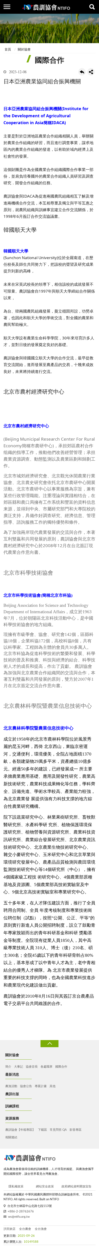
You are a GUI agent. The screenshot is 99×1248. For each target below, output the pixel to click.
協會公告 (26, 1086)
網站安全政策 (45, 1186)
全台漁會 (41, 1229)
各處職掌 (46, 1066)
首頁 (8, 49)
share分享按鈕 (91, 72)
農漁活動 (11, 1086)
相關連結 (11, 1137)
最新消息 (12, 1074)
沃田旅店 (9, 1229)
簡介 (8, 1066)
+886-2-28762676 (21, 1211)
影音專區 (76, 1129)
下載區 (42, 1129)
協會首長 (32, 1066)
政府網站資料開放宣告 (76, 1186)
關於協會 (24, 49)
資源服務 (12, 1118)
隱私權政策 (16, 1186)
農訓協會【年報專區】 (20, 1129)
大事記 (18, 1066)
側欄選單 (7, 7)
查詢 (92, 7)
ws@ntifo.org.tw (19, 1216)
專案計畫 (41, 1086)
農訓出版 (12, 1094)
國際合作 (61, 1066)
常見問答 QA (58, 1129)
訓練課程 (12, 1106)
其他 (52, 1086)
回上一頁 (82, 72)
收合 (49, 1043)
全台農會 (25, 1229)
